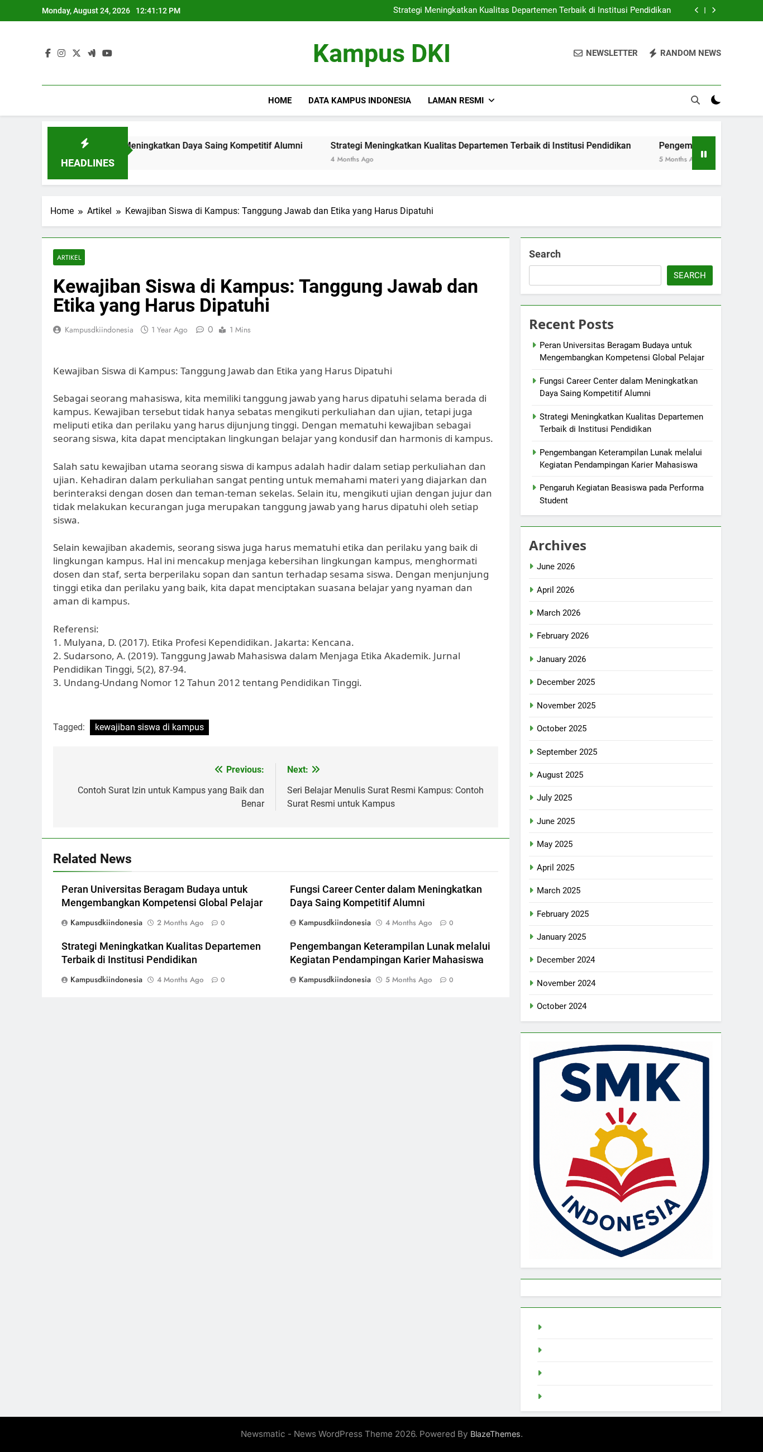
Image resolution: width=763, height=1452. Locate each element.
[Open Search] (695, 100)
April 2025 (555, 868)
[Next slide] (713, 10)
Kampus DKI (382, 53)
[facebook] (48, 53)
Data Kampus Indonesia (359, 101)
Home (280, 101)
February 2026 (563, 636)
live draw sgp (569, 1327)
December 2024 (566, 960)
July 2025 (554, 798)
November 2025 (566, 706)
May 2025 (555, 844)
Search (545, 254)
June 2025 (556, 821)
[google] (91, 53)
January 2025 (561, 937)
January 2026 (561, 659)
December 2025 (566, 682)
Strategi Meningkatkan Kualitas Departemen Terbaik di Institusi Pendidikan (532, 10)
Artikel (69, 257)
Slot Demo (565, 1350)
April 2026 (555, 590)
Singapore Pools (576, 1397)
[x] (76, 53)
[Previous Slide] (696, 10)
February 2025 (563, 914)
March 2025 (558, 891)
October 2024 (561, 1006)
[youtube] (107, 53)
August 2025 (560, 775)
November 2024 (566, 983)
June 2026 (556, 566)
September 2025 (567, 752)
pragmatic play (572, 1373)
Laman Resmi (456, 101)
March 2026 (558, 613)
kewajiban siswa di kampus (149, 727)
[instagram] (61, 53)
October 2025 (561, 728)
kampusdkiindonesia (99, 329)
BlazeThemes (495, 1434)
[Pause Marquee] (704, 153)
